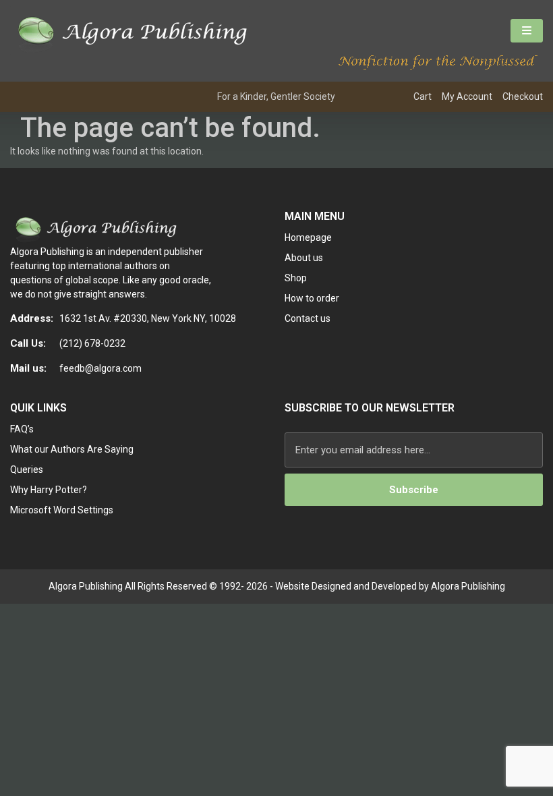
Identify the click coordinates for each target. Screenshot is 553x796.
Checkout (522, 96)
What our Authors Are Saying (72, 449)
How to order (312, 298)
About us (304, 257)
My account (467, 96)
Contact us (307, 318)
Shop (296, 278)
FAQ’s (22, 429)
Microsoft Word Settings (61, 510)
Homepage (308, 237)
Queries (26, 469)
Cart (422, 96)
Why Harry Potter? (48, 489)
